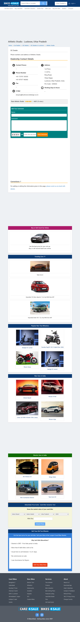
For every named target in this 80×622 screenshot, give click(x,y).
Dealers (64, 8)
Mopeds (29, 594)
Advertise (70, 588)
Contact (66, 591)
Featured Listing (49, 594)
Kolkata (11, 599)
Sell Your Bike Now (40, 565)
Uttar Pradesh (60, 3)
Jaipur (18, 596)
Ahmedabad (12, 596)
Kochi (16, 591)
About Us (66, 582)
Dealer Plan (40, 8)
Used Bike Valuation (29, 8)
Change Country (68, 599)
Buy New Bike (56, 8)
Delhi (10, 594)
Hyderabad (12, 585)
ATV (28, 596)
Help (65, 588)
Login (72, 3)
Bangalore (11, 582)
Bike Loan (48, 8)
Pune (16, 588)
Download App (68, 585)
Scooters (29, 591)
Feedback (72, 591)
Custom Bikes (31, 599)
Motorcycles (30, 588)
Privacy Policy (71, 596)
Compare (70, 8)
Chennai (11, 591)
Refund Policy (67, 594)
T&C (65, 596)
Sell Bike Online (8, 8)
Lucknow (15, 594)
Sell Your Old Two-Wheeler (40, 531)
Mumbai (11, 588)
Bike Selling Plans (50, 591)
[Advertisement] (40, 25)
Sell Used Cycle (49, 602)
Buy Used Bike (18, 8)
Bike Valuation (49, 588)
